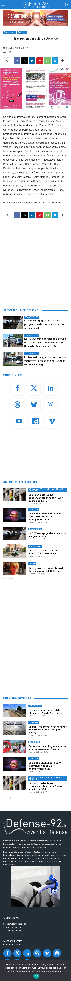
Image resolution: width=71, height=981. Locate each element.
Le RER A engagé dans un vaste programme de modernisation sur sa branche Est (45, 324)
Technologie (35, 546)
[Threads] (17, 405)
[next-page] (11, 580)
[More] (62, 60)
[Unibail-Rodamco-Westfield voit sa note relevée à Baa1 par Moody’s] (14, 728)
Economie (33, 722)
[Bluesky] (33, 405)
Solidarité (34, 742)
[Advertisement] (35, 258)
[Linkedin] (32, 60)
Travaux (22, 32)
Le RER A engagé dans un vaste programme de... (47, 535)
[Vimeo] (52, 421)
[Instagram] (50, 405)
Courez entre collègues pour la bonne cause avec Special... (47, 748)
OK (36, 976)
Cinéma (32, 564)
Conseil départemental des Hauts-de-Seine (46, 490)
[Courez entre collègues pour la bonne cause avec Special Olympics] (14, 746)
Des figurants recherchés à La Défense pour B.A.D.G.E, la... (46, 570)
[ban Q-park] (35, 886)
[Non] (67, 970)
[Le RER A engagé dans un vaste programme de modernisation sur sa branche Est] (13, 322)
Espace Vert (35, 706)
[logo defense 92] (35, 4)
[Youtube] (19, 421)
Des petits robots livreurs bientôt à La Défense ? (44, 552)
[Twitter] (33, 388)
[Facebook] (17, 60)
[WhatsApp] (47, 60)
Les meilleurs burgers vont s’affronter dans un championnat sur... (44, 516)
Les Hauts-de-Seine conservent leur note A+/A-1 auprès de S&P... (45, 497)
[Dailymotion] (35, 421)
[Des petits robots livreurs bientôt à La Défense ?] (14, 551)
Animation (34, 509)
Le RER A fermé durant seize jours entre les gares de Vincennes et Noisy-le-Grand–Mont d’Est (45, 342)
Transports (9, 32)
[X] (24, 60)
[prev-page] (5, 580)
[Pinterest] (39, 60)
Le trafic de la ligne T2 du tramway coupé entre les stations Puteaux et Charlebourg (45, 361)
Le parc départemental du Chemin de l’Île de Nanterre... (45, 712)
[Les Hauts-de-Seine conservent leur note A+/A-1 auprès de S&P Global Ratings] (14, 494)
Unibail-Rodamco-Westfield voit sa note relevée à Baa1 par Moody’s (47, 729)
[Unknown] (35, 18)
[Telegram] (55, 60)
